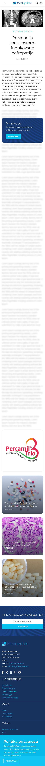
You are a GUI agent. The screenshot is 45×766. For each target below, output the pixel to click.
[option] (22, 456)
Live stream (7, 723)
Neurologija (7, 704)
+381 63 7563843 (16, 673)
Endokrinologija (8, 698)
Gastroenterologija (10, 707)
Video (4, 720)
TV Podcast (7, 726)
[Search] (37, 3)
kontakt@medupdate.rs (18, 676)
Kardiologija (7, 695)
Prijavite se (13, 136)
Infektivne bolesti (9, 701)
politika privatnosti (12, 755)
